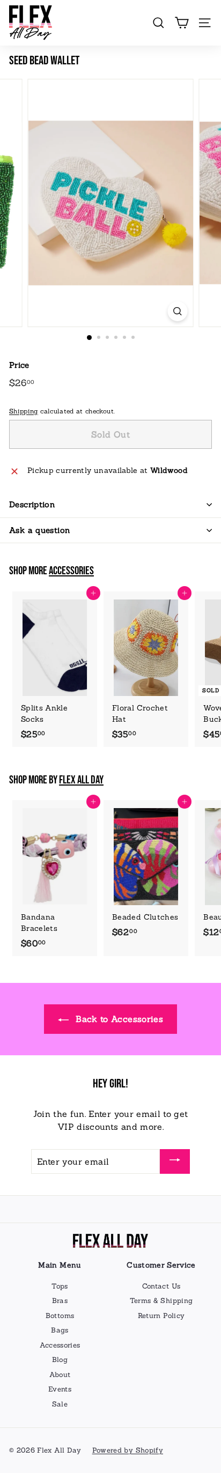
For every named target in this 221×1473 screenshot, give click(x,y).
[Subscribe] (175, 1161)
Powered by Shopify (127, 1450)
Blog (60, 1359)
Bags (59, 1330)
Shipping (23, 411)
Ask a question (39, 530)
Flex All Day (81, 780)
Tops (59, 1286)
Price (19, 365)
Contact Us (161, 1286)
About (60, 1374)
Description (32, 504)
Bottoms (60, 1315)
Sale (60, 1404)
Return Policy (161, 1315)
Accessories (71, 571)
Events (59, 1389)
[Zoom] (178, 311)
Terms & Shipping (161, 1300)
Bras (60, 1300)
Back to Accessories (118, 1018)
